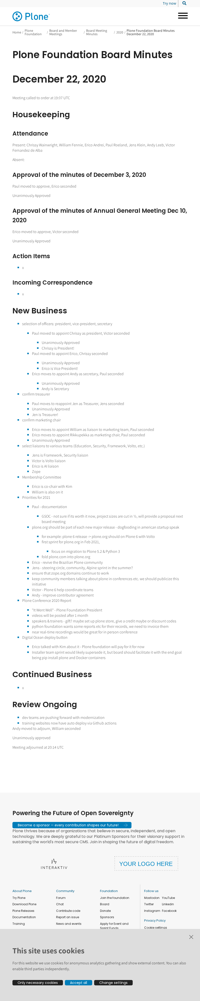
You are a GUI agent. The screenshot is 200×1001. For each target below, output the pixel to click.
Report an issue (67, 917)
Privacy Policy (155, 920)
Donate (105, 911)
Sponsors (107, 917)
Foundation (109, 891)
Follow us (151, 891)
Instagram (152, 911)
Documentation (24, 917)
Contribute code (68, 911)
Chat (60, 904)
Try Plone (18, 898)
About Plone (22, 891)
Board (104, 904)
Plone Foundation (33, 32)
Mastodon (152, 898)
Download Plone (24, 904)
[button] (71, 825)
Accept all (78, 982)
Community (65, 891)
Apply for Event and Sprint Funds (114, 926)
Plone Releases (23, 911)
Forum (61, 898)
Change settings (113, 982)
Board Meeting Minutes (96, 32)
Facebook (169, 911)
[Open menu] (181, 16)
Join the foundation (114, 898)
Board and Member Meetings (63, 32)
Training (18, 924)
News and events (68, 924)
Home (16, 32)
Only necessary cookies (38, 982)
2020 (119, 32)
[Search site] (183, 3)
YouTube (168, 898)
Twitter (149, 904)
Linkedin (168, 904)
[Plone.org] (31, 16)
